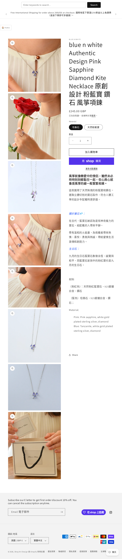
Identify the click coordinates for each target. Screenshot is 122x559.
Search (94, 5)
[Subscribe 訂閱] (61, 512)
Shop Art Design (21, 552)
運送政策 (51, 551)
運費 (93, 116)
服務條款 (94, 551)
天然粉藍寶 (93, 127)
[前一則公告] (6, 14)
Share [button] (75, 354)
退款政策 (83, 551)
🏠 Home (6, 27)
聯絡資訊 (62, 551)
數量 (71, 134)
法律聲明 (104, 551)
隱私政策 (72, 551)
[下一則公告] (115, 14)
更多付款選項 (92, 169)
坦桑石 (75, 127)
